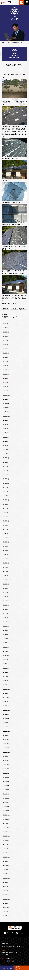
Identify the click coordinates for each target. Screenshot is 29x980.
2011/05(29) (6, 794)
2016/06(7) (6, 584)
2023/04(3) (6, 340)
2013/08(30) (6, 684)
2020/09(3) (6, 458)
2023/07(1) (6, 336)
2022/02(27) (6, 390)
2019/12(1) (6, 495)
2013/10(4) (6, 676)
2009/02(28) (6, 907)
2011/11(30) (6, 768)
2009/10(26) (6, 873)
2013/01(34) (6, 710)
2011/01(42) (6, 810)
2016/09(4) (6, 575)
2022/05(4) (6, 378)
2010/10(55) (6, 823)
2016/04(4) (6, 588)
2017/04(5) (6, 563)
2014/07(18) (6, 655)
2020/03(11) (6, 483)
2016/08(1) (6, 579)
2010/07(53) (6, 836)
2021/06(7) (6, 424)
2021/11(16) (6, 403)
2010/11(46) (6, 819)
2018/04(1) (6, 542)
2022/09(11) (6, 361)
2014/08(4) (6, 651)
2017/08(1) (6, 554)
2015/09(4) (6, 596)
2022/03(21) (6, 386)
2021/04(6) (6, 432)
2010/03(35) (6, 852)
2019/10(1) (6, 500)
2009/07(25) (6, 886)
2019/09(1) (6, 504)
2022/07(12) (6, 369)
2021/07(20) (6, 420)
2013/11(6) (6, 672)
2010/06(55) (6, 840)
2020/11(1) (6, 449)
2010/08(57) (6, 831)
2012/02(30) (6, 756)
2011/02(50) (6, 806)
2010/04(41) (6, 848)
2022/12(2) (6, 357)
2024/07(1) (6, 327)
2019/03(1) (6, 521)
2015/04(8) (6, 617)
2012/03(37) (6, 752)
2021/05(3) (6, 428)
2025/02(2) (6, 323)
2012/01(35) (6, 760)
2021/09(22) (6, 411)
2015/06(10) (6, 609)
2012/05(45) (6, 743)
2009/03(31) (6, 903)
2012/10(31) (6, 722)
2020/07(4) (6, 466)
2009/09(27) (6, 878)
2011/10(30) (6, 773)
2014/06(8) (6, 659)
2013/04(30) (6, 697)
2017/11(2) (6, 550)
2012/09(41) (6, 726)
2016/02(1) (6, 592)
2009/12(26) (6, 865)
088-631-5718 (10, 958)
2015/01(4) (6, 630)
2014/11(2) (6, 638)
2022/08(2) (6, 365)
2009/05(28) (6, 894)
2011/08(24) (6, 781)
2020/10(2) (6, 453)
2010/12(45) (6, 815)
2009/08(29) (6, 882)
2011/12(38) (6, 764)
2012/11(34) (6, 718)
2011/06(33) (6, 789)
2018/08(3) (6, 533)
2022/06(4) (6, 374)
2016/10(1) (6, 571)
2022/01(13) (6, 395)
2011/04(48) (6, 798)
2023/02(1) (6, 348)
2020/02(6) (6, 487)
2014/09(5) (6, 647)
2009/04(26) (6, 899)
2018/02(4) (6, 546)
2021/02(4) (6, 441)
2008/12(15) (6, 915)
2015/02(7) (6, 626)
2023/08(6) (6, 332)
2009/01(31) (6, 911)
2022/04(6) (6, 382)
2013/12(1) (6, 668)
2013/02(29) (6, 705)
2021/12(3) (6, 399)
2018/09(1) (6, 529)
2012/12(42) (6, 714)
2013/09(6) (6, 680)
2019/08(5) (6, 508)
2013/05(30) (6, 693)
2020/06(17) (6, 470)
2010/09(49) (6, 827)
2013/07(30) (6, 689)
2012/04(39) (6, 747)
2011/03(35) (6, 802)
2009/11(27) (6, 869)
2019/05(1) (6, 516)
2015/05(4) (6, 613)
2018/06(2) (6, 537)
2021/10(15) (6, 407)
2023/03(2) (6, 344)
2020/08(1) (6, 462)
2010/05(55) (6, 844)
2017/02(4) (6, 567)
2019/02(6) (6, 525)
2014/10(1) (6, 642)
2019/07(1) (6, 512)
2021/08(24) (6, 416)
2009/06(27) (6, 890)
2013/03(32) (6, 701)
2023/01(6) (6, 353)
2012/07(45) (6, 735)
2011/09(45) (6, 777)
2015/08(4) (6, 600)
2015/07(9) (6, 605)
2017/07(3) (6, 558)
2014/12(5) (6, 634)
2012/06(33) (6, 739)
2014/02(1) (6, 663)
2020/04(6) (6, 479)
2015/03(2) (6, 621)
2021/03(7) (6, 437)
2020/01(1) (6, 491)
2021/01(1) (6, 445)
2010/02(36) (6, 857)
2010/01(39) (6, 861)
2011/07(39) (6, 785)
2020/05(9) (6, 474)
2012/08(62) (6, 731)
